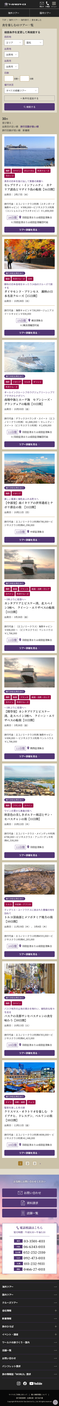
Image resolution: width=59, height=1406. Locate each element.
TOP (4, 19)
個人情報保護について (39, 1394)
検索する (31, 107)
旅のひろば (8, 1326)
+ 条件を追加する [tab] (29, 98)
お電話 (47, 6)
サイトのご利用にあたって (18, 1394)
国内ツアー (7, 1294)
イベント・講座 (10, 1334)
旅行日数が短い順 (11, 130)
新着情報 (6, 1318)
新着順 (26, 130)
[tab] (54, 4)
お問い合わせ (32, 1193)
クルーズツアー (10, 1302)
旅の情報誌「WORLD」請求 (16, 1374)
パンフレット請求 (11, 1366)
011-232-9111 (34, 1263)
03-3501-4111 (34, 1240)
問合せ (42, 6)
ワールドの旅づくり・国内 (16, 1342)
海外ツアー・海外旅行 (19, 19)
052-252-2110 (34, 1252)
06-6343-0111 (34, 1246)
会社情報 (6, 1310)
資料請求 (32, 1203)
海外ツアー (7, 1286)
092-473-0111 (34, 1257)
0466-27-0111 (34, 1269)
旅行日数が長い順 (29, 126)
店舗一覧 (32, 1213)
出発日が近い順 (10, 126)
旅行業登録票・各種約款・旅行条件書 (29, 1398)
